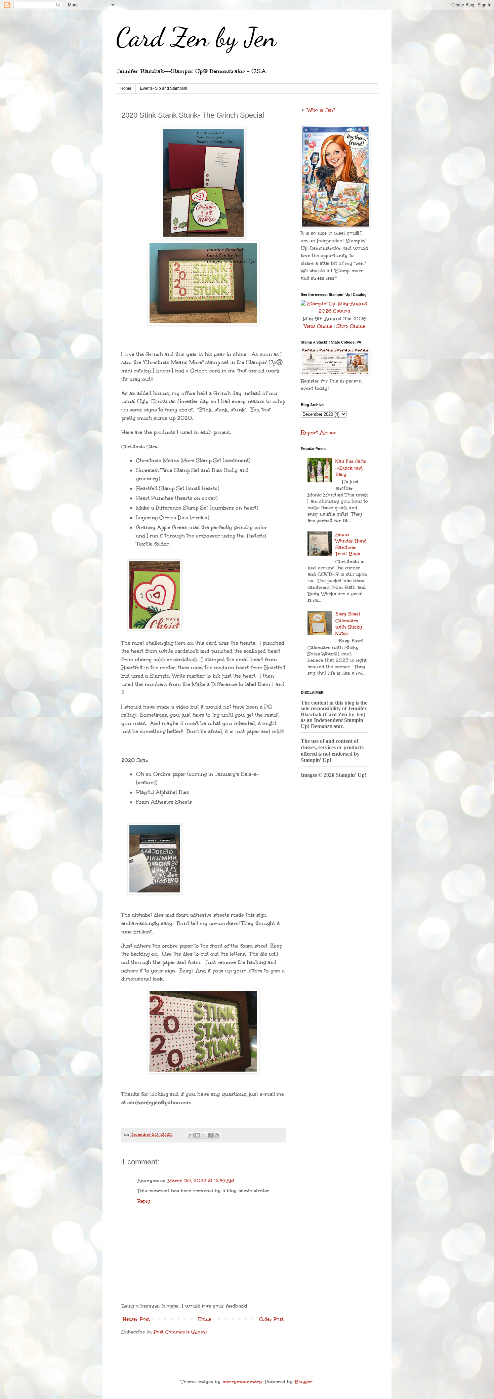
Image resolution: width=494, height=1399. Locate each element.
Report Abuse (318, 432)
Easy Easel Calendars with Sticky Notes (348, 624)
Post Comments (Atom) (180, 1332)
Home (125, 88)
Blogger (304, 1381)
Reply (143, 1201)
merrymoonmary (242, 1381)
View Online (318, 326)
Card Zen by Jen (196, 37)
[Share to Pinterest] (216, 1135)
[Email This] (191, 1135)
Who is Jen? (321, 110)
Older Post (271, 1319)
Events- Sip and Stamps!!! (163, 88)
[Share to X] (204, 1135)
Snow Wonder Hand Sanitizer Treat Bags (351, 544)
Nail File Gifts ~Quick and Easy (350, 467)
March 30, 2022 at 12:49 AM (201, 1180)
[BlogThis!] (197, 1135)
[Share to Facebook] (210, 1135)
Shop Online (350, 326)
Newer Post (136, 1319)
